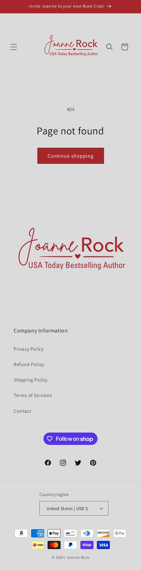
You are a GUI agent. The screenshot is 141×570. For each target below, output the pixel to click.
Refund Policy (29, 364)
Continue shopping (71, 156)
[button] (13, 46)
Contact (22, 411)
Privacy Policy (28, 349)
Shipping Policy (31, 380)
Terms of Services (33, 395)
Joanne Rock (78, 557)
